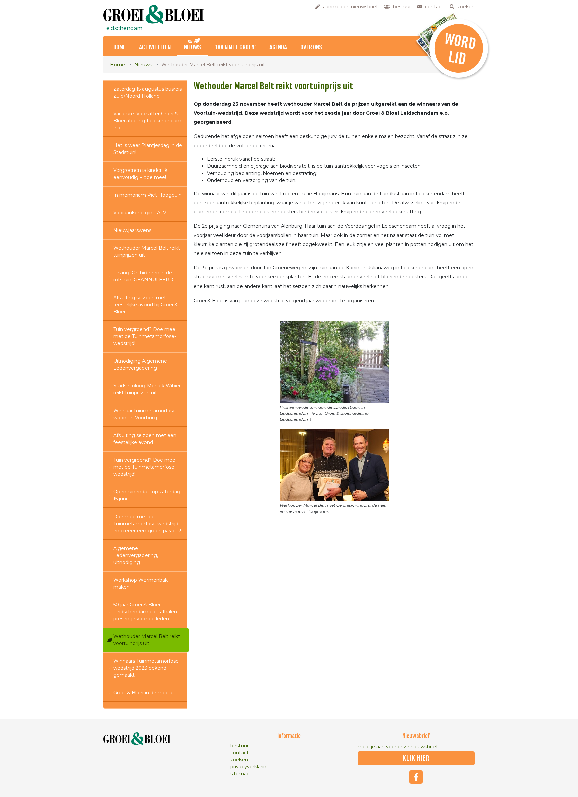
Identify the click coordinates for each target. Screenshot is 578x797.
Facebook (416, 777)
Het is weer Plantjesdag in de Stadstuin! (147, 148)
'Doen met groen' (235, 47)
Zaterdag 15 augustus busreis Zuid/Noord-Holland (147, 92)
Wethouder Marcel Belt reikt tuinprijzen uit (146, 251)
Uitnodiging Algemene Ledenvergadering (140, 364)
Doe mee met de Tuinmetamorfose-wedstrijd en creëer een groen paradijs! (147, 524)
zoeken (239, 760)
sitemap (240, 774)
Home (119, 47)
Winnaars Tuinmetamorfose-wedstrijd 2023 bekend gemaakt (146, 668)
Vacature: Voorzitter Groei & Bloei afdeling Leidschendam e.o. (147, 121)
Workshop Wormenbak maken (140, 583)
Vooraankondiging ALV (139, 213)
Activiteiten (155, 47)
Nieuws (192, 47)
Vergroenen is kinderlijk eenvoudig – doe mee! (140, 173)
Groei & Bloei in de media (142, 693)
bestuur (239, 746)
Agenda (278, 47)
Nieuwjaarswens (132, 230)
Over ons (311, 47)
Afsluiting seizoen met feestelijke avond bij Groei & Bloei (145, 305)
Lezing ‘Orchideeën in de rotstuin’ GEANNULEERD (143, 276)
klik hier (416, 758)
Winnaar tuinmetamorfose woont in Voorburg (144, 414)
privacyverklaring (250, 767)
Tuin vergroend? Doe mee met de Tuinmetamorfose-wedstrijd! (144, 336)
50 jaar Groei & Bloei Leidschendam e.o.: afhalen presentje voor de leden (145, 612)
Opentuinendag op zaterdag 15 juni (146, 495)
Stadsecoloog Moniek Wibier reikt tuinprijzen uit (147, 389)
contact (239, 753)
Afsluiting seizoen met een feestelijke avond (144, 438)
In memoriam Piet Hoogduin (147, 195)
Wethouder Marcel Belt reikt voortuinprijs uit (146, 639)
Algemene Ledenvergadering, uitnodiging (135, 555)
